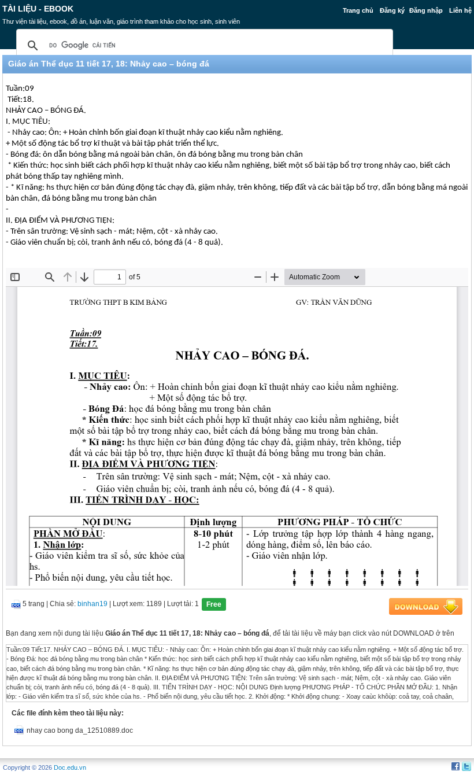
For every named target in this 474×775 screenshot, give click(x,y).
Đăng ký (392, 10)
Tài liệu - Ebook (37, 8)
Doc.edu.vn (70, 767)
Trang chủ (358, 10)
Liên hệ (460, 10)
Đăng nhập (426, 10)
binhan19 (92, 604)
